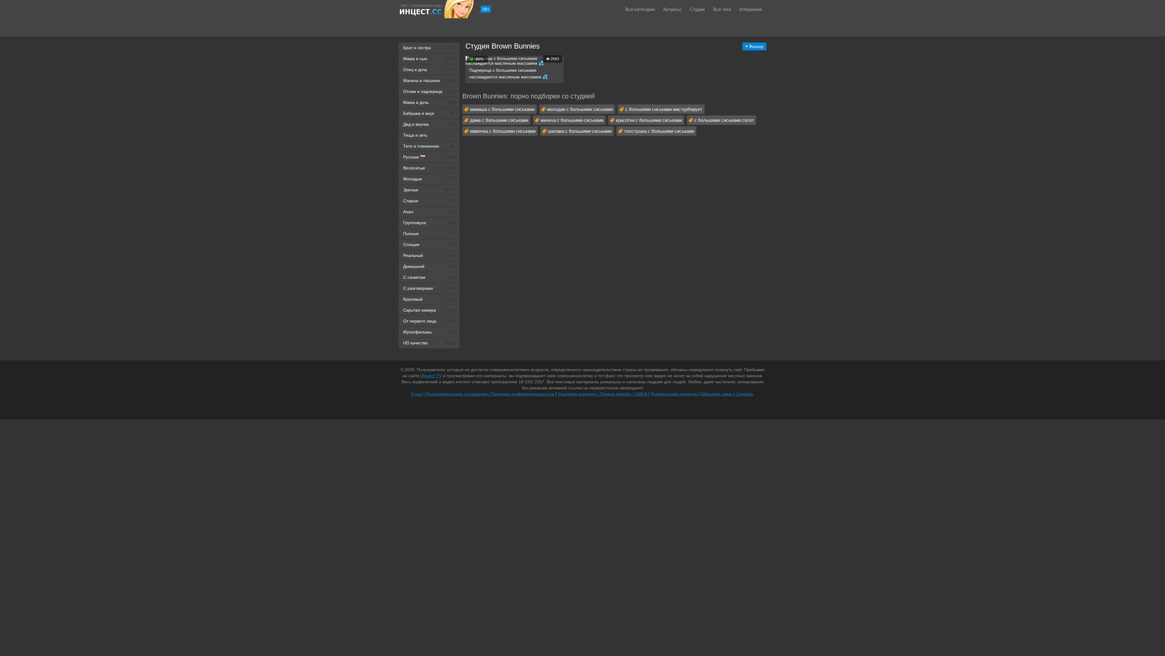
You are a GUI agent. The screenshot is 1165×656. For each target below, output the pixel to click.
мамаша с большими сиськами (502, 109)
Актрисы (672, 9)
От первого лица (429, 321)
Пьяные (429, 233)
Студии (697, 9)
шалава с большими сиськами (580, 131)
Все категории (640, 9)
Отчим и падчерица (429, 91)
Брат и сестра (429, 47)
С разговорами (429, 288)
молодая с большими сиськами (580, 109)
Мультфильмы (429, 332)
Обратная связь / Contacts (727, 393)
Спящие (429, 244)
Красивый (429, 299)
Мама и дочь (429, 102)
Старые (429, 200)
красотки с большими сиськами (649, 120)
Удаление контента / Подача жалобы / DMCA (602, 393)
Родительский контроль (674, 393)
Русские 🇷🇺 (429, 157)
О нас (416, 393)
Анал (429, 211)
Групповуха (429, 222)
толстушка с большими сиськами (659, 131)
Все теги (722, 9)
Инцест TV (431, 375)
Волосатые (429, 168)
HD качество (429, 342)
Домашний (429, 266)
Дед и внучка (429, 124)
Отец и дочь (429, 69)
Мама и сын (429, 58)
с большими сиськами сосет (724, 120)
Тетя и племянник (429, 146)
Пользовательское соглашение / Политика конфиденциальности (490, 393)
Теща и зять (429, 135)
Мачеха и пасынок (429, 80)
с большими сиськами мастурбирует (663, 109)
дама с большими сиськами (499, 120)
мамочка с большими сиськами (502, 131)
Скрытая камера (429, 310)
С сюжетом (429, 277)
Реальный (429, 255)
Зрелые (429, 189)
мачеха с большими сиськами (572, 120)
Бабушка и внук (429, 113)
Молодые (429, 178)
